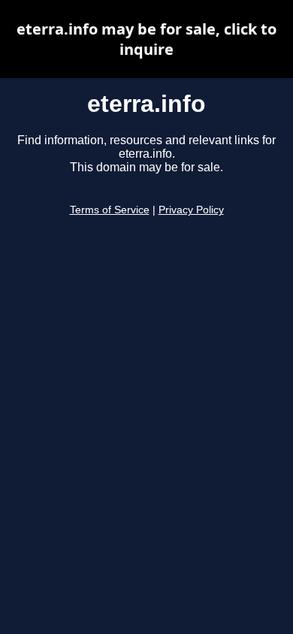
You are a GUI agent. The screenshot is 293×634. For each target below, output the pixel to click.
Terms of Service (110, 210)
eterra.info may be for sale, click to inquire (146, 39)
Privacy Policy (191, 210)
